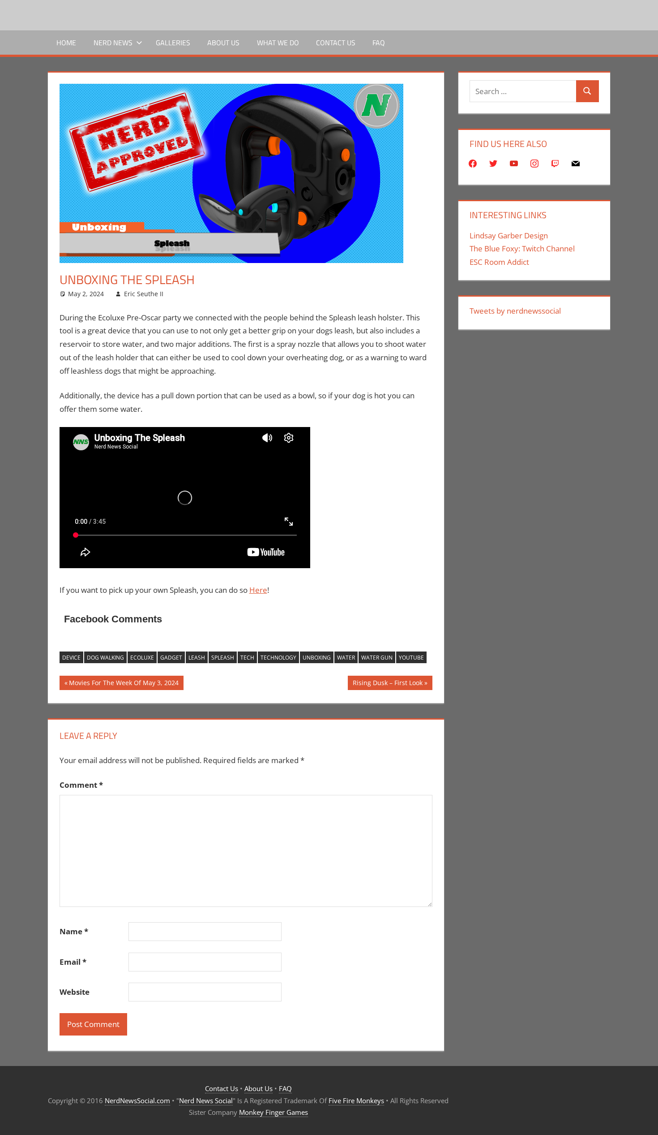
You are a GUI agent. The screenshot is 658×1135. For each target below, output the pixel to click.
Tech (247, 657)
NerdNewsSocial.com (137, 1100)
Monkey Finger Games (273, 1112)
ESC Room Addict (499, 262)
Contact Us (335, 42)
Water (346, 657)
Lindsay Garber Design (509, 235)
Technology (278, 657)
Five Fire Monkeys (356, 1100)
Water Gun (377, 657)
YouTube (411, 657)
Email (73, 962)
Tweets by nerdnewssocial (515, 311)
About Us (223, 42)
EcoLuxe (142, 657)
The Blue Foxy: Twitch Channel (522, 248)
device (71, 657)
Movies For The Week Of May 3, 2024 (123, 684)
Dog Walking (105, 657)
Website (75, 992)
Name (74, 931)
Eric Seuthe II (143, 293)
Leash (196, 657)
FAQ (378, 42)
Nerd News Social (206, 1100)
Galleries (173, 42)
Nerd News (113, 42)
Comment (81, 785)
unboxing (317, 657)
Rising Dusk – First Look (387, 684)
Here (258, 590)
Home (66, 42)
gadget (171, 657)
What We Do (278, 42)
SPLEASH (222, 657)
